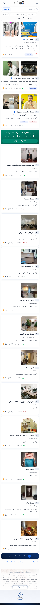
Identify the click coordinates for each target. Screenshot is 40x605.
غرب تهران (28, 562)
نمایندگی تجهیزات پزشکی (18, 15)
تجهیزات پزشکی (31, 15)
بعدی (10, 556)
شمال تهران (13, 562)
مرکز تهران (6, 562)
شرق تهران (35, 562)
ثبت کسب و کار (19, 141)
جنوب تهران (21, 562)
